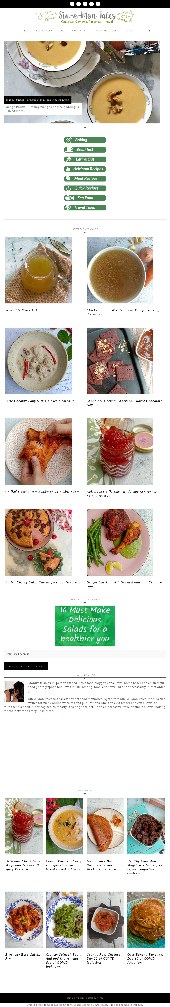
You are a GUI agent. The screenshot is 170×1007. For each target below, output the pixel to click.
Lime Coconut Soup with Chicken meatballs (40, 401)
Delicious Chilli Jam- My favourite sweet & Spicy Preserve (22, 865)
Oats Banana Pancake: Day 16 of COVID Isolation (145, 958)
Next (161, 83)
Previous (9, 83)
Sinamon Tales (85, 17)
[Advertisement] (31, 753)
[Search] (150, 30)
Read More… (46, 711)
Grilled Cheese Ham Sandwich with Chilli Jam (42, 491)
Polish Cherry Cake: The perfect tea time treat (42, 582)
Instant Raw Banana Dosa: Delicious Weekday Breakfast (103, 865)
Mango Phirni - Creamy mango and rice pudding (37, 99)
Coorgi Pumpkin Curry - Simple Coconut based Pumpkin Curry (64, 865)
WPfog (100, 998)
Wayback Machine (81, 1005)
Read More (16, 111)
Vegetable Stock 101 (21, 310)
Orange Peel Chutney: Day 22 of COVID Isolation (104, 958)
